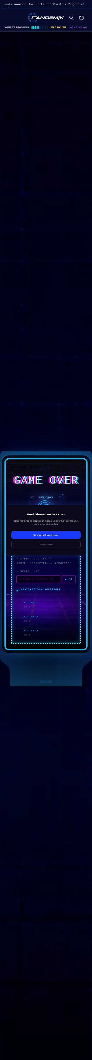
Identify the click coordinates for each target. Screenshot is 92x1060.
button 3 (31, 630)
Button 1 (31, 602)
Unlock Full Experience (46, 535)
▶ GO (68, 579)
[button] (9, 11)
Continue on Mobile (46, 545)
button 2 (31, 616)
